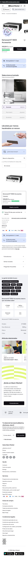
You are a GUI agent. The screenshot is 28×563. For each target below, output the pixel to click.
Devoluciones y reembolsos (9, 471)
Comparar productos (7, 506)
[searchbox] (20, 9)
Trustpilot (4, 454)
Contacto (4, 465)
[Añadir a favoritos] (24, 40)
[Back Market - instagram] (3, 457)
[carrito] (24, 5)
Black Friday (5, 512)
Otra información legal (7, 531)
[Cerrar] (26, 2)
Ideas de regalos (6, 510)
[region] (14, 352)
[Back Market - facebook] (10, 457)
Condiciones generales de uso (9, 520)
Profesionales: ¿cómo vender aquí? (11, 490)
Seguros (4, 483)
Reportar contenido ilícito (8, 535)
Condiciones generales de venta (10, 522)
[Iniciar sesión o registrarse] (21, 5)
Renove (4, 485)
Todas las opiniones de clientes (10, 508)
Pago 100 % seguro (7, 494)
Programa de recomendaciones (10, 479)
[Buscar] (13, 9)
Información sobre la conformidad (19, 218)
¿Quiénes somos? (6, 448)
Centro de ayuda (6, 467)
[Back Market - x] (14, 457)
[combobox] (14, 158)
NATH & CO (4, 225)
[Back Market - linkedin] (7, 457)
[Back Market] (14, 6)
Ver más (17, 249)
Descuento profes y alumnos (9, 488)
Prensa (4, 450)
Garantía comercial (7, 481)
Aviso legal (5, 533)
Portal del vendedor (7, 492)
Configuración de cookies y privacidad (11, 526)
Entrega (4, 469)
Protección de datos (7, 528)
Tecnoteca (5, 504)
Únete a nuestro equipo (8, 452)
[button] (7, 32)
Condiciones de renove (8, 524)
